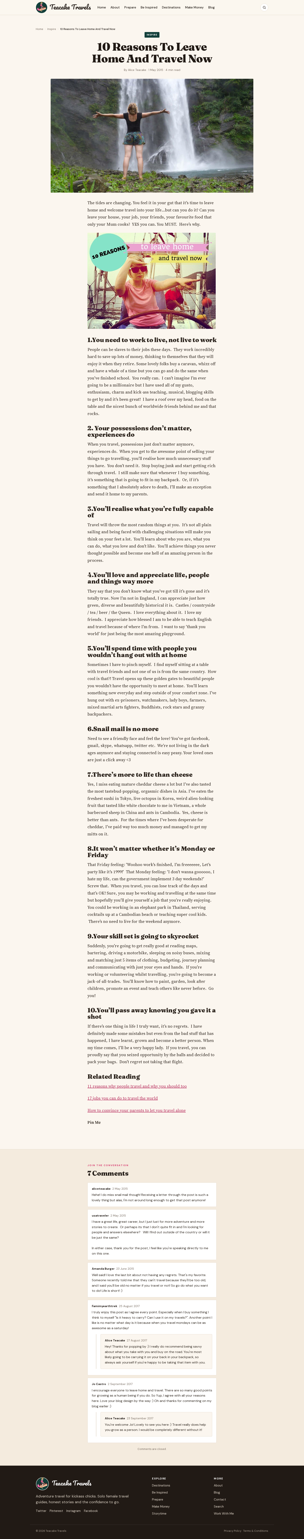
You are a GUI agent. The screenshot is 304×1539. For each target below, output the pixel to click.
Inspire (51, 29)
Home (101, 7)
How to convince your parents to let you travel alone (136, 1110)
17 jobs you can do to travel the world (122, 1098)
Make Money (194, 7)
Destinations (171, 7)
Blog (211, 7)
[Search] (264, 7)
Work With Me (224, 1514)
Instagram (73, 1511)
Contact (220, 1499)
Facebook (91, 1511)
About (115, 7)
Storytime (159, 1514)
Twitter (41, 1511)
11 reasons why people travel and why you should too (137, 1086)
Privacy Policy (232, 1531)
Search (219, 1506)
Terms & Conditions (255, 1531)
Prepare (130, 7)
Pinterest (56, 1511)
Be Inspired (149, 7)
